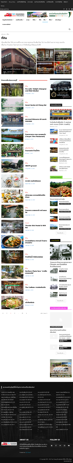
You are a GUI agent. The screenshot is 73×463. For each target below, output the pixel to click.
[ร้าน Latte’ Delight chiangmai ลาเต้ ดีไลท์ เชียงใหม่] (12, 89)
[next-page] (26, 313)
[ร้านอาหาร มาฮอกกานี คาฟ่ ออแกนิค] (12, 211)
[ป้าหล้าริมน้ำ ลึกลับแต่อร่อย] (12, 257)
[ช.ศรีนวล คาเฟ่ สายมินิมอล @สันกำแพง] (18, 61)
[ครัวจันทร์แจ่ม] (12, 302)
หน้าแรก (3, 34)
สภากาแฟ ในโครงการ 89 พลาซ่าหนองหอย (36, 120)
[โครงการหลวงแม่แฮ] (54, 203)
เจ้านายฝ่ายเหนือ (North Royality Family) (65, 285)
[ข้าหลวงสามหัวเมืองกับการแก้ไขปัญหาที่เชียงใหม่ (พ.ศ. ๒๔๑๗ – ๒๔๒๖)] (54, 336)
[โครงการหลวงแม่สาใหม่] (54, 219)
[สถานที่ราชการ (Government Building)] (54, 278)
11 (22, 313)
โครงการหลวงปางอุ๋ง (57, 199)
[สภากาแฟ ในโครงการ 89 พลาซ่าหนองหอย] (12, 120)
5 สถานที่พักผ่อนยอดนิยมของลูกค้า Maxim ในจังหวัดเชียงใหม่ (65, 159)
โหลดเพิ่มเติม (60, 233)
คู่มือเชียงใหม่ (29, 148)
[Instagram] (67, 9)
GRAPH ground (30, 166)
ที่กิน (5, 67)
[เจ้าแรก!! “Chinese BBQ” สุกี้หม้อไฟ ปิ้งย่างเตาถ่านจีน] (63, 67)
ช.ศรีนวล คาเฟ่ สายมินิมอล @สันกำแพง (64, 167)
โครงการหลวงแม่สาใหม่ (64, 217)
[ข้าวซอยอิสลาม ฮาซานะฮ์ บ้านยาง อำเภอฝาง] (12, 241)
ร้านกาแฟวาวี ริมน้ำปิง (32, 151)
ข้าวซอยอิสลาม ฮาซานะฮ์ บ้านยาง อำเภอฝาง (36, 242)
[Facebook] (64, 9)
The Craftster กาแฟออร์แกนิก (35, 287)
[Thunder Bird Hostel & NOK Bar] (12, 226)
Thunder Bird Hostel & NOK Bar (35, 226)
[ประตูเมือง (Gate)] (54, 270)
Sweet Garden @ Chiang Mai (35, 105)
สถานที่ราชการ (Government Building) (65, 277)
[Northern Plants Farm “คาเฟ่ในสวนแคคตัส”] (12, 272)
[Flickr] (60, 445)
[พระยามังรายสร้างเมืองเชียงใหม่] (61, 320)
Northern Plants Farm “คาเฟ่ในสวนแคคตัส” (36, 272)
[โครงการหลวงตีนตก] (54, 211)
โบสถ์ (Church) (63, 293)
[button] (69, 29)
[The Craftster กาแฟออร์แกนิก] (12, 287)
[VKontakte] (68, 445)
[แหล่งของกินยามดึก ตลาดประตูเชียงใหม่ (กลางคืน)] (54, 150)
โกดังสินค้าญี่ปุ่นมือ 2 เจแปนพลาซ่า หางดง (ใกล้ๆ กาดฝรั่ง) (60, 123)
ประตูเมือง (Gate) (63, 269)
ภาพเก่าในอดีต (54, 259)
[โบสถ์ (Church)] (54, 294)
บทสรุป (61, 345)
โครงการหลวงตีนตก (64, 209)
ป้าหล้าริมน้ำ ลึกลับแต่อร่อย (34, 257)
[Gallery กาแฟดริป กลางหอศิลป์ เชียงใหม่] (45, 54)
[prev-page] (2, 313)
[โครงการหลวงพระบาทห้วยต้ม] (54, 226)
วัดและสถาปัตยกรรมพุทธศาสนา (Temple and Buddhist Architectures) (61, 264)
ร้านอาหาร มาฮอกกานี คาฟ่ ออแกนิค (36, 211)
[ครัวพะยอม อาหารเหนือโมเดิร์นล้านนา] (12, 196)
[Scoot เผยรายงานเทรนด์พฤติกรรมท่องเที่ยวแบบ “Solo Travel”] (54, 131)
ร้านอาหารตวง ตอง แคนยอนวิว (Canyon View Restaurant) (35, 135)
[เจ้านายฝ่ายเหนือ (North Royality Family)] (54, 286)
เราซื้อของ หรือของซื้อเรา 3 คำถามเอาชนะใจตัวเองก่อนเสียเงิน (65, 140)
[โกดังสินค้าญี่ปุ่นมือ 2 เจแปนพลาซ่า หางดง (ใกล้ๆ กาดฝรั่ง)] (61, 114)
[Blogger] (51, 445)
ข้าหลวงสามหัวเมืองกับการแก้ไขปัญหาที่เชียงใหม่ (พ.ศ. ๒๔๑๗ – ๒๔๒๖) (65, 336)
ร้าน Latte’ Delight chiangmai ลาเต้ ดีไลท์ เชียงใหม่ (35, 90)
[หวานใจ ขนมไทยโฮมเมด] (12, 181)
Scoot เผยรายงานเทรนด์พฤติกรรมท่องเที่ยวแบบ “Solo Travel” (65, 131)
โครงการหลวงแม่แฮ (64, 201)
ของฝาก (40, 55)
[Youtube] (72, 9)
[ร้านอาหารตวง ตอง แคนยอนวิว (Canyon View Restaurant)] (12, 135)
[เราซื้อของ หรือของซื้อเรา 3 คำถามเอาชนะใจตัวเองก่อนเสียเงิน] (54, 141)
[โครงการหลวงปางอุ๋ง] (61, 189)
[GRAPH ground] (12, 165)
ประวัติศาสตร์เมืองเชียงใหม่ (56, 326)
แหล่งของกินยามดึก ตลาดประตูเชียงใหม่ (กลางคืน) (64, 150)
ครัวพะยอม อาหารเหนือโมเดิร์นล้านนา (35, 196)
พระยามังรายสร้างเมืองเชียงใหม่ (58, 331)
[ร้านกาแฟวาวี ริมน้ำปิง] (12, 150)
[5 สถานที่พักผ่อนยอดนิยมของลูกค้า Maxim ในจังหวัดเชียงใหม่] (54, 159)
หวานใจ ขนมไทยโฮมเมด (33, 181)
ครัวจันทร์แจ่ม (29, 302)
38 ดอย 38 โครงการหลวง (56, 195)
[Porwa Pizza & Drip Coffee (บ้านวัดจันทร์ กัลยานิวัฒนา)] (63, 54)
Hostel (27, 223)
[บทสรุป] (54, 347)
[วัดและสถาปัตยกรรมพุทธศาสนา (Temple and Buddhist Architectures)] (61, 252)
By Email (28, 452)
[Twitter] (69, 9)
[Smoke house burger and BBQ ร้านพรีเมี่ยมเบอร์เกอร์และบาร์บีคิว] (45, 67)
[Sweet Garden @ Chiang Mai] (12, 105)
